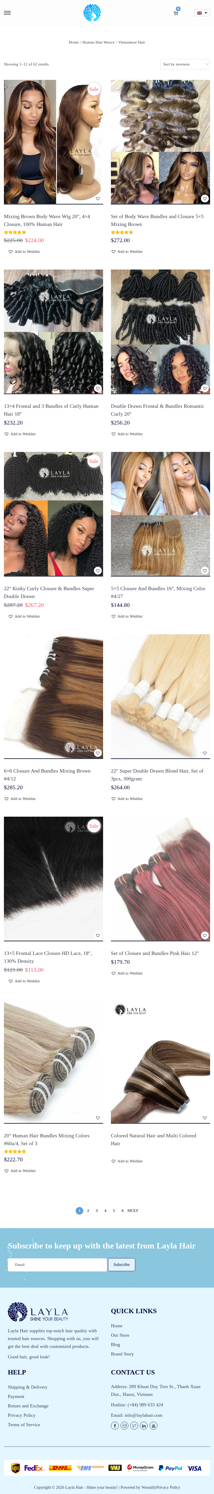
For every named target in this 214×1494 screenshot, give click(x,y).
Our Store (120, 1335)
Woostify (148, 1487)
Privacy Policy (21, 1415)
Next (132, 1211)
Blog (115, 1344)
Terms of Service (24, 1424)
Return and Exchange (28, 1405)
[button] (98, 198)
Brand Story (122, 1353)
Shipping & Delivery (27, 1387)
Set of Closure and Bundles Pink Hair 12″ (155, 953)
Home (74, 42)
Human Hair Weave (98, 42)
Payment (16, 1396)
